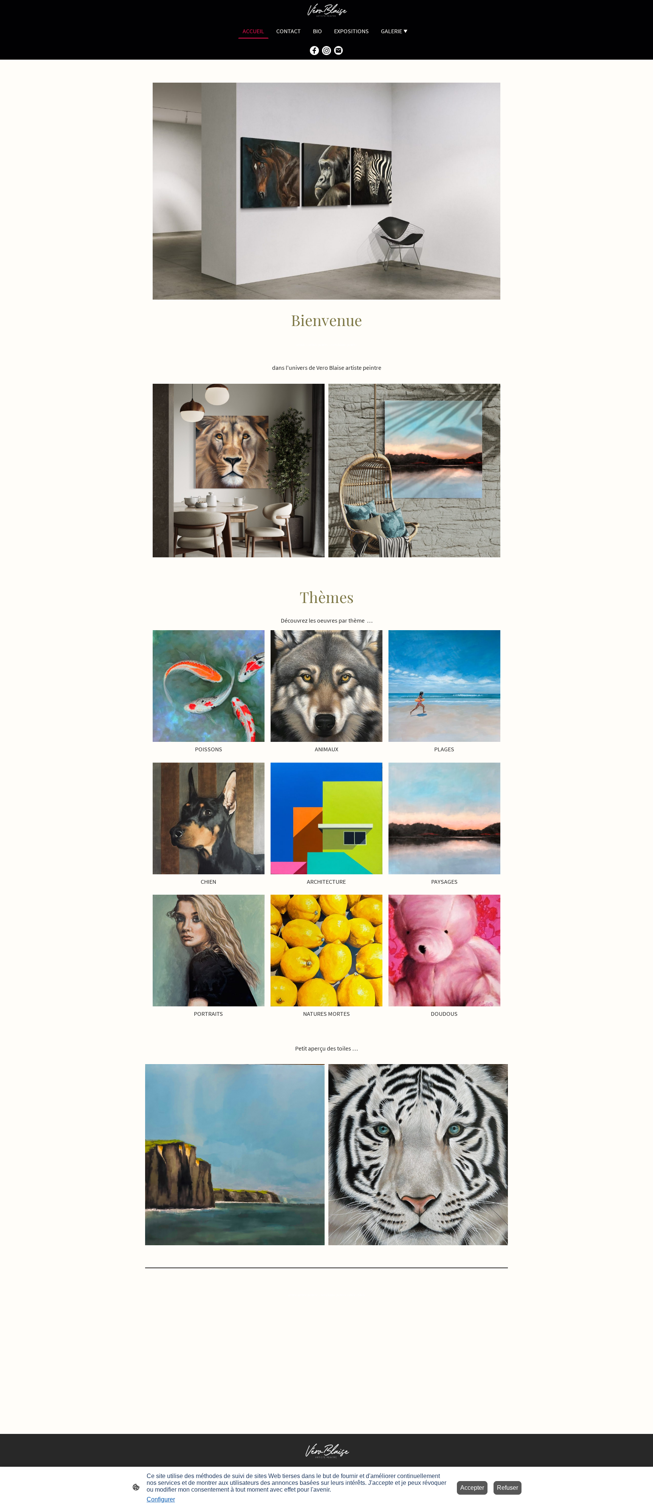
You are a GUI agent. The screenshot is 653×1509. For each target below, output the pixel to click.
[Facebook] (314, 50)
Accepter (472, 1487)
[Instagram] (326, 50)
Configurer (161, 1499)
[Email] (338, 50)
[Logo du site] (326, 10)
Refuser (507, 1487)
